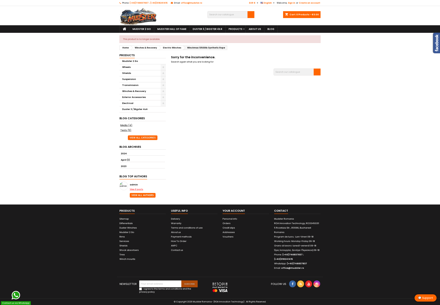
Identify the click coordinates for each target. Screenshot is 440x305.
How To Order (178, 241)
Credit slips (229, 227)
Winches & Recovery (134, 91)
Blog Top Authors (133, 176)
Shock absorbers (129, 250)
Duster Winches (128, 227)
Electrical (127, 103)
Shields (126, 73)
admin (134, 184)
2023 (123, 166)
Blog (270, 29)
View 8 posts (136, 189)
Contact (281, 211)
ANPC (174, 245)
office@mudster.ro (191, 2)
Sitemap (124, 218)
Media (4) (126, 125)
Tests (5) (125, 130)
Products (235, 29)
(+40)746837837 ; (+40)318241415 (149, 2)
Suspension (129, 79)
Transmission (130, 85)
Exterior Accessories (134, 97)
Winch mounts (127, 259)
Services (124, 241)
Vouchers (228, 236)
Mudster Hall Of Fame (171, 29)
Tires (122, 254)
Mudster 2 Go (142, 29)
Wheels (126, 67)
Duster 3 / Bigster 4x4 (207, 29)
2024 (124, 153)
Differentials (126, 223)
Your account (234, 211)
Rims (122, 236)
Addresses (229, 232)
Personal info (230, 218)
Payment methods (181, 236)
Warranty (176, 223)
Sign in (291, 2)
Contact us (177, 250)
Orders (226, 223)
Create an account (309, 2)
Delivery (175, 218)
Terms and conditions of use (187, 227)
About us (255, 29)
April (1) (125, 160)
